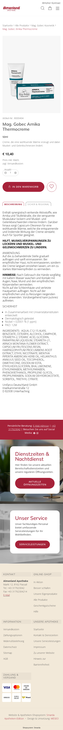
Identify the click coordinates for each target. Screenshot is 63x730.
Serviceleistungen (32, 544)
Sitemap (7, 652)
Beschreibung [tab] (13, 204)
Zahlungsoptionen (12, 635)
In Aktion (38, 582)
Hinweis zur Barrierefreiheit (41, 661)
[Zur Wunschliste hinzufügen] (51, 187)
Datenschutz (10, 647)
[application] (23, 187)
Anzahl (7, 169)
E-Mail (6, 595)
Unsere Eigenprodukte (45, 593)
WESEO (55, 718)
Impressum (40, 647)
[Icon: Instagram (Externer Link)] (37, 432)
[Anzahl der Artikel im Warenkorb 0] (50, 8)
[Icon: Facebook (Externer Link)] (34, 432)
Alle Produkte (22, 25)
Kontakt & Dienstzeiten (46, 635)
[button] (42, 8)
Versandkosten (11, 629)
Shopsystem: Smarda (31, 728)
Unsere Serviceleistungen (47, 641)
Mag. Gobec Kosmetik (42, 25)
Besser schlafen (42, 588)
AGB (5, 658)
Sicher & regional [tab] (38, 204)
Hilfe (36, 611)
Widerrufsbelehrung (13, 641)
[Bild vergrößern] (31, 74)
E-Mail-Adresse (41, 425)
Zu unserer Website (44, 653)
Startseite (8, 25)
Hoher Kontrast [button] (52, 3)
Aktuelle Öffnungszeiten (35, 483)
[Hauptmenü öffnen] (57, 8)
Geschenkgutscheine (45, 605)
